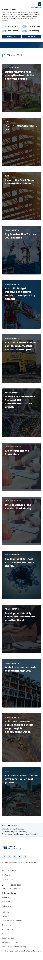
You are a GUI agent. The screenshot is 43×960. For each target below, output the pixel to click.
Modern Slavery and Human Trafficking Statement (21, 951)
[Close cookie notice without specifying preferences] (39, 4)
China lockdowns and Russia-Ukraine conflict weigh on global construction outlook (19, 726)
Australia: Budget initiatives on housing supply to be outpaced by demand (20, 293)
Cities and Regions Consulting (14, 831)
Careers (5, 916)
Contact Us (6, 875)
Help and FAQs (7, 906)
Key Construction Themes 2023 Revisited (20, 236)
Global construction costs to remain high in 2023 (20, 669)
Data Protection (8, 938)
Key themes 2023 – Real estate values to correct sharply (19, 562)
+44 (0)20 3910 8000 (13, 885)
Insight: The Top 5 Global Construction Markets (20, 182)
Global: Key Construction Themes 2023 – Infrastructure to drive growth (20, 402)
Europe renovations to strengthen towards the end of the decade (19, 75)
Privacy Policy (7, 929)
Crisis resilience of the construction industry (18, 506)
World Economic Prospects (13, 829)
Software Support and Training (14, 947)
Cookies (5, 934)
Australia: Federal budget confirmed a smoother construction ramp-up (20, 346)
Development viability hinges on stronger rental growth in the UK (20, 617)
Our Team (6, 902)
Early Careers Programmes (12, 921)
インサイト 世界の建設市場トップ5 (21, 127)
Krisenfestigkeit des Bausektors (17, 452)
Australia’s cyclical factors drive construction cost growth (21, 779)
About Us (5, 897)
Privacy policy (35, 7)
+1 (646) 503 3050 (13, 889)
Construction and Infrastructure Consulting (20, 834)
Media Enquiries (8, 879)
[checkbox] (4, 26)
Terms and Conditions (10, 942)
